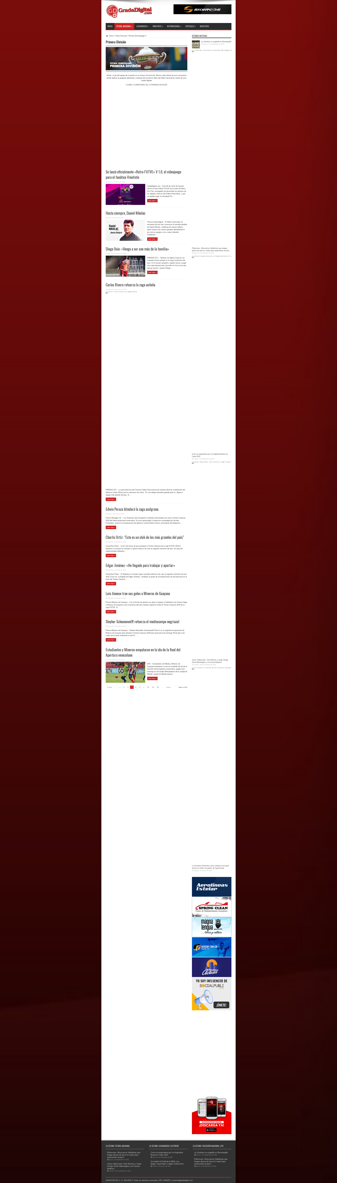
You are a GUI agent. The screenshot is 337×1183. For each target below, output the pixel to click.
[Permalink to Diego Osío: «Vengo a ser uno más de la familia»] (125, 276)
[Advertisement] (211, 1052)
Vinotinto (158, 26)
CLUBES (129, 85)
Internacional (174, 26)
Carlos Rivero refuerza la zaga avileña (130, 284)
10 (148, 687)
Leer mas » (152, 201)
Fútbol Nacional (124, 26)
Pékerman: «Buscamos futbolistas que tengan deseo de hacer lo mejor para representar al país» (123, 1154)
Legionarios (142, 26)
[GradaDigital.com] (130, 16)
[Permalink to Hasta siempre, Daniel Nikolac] (125, 240)
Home (111, 36)
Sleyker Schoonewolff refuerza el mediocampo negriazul (142, 621)
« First (109, 687)
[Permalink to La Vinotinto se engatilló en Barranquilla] (196, 48)
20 (153, 687)
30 (158, 687)
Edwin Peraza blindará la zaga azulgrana (132, 509)
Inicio (110, 26)
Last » (168, 687)
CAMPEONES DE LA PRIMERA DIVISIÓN (150, 85)
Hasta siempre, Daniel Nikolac (125, 213)
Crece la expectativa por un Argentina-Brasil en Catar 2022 (167, 1153)
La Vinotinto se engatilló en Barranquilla (216, 42)
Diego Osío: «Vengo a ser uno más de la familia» (137, 249)
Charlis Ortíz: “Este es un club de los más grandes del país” (145, 537)
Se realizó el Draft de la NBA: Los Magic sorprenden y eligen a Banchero (167, 1162)
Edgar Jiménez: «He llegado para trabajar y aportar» (140, 565)
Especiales (190, 26)
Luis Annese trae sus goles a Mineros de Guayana (138, 593)
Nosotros (204, 26)
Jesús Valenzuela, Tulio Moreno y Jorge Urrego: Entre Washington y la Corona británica (124, 1166)
